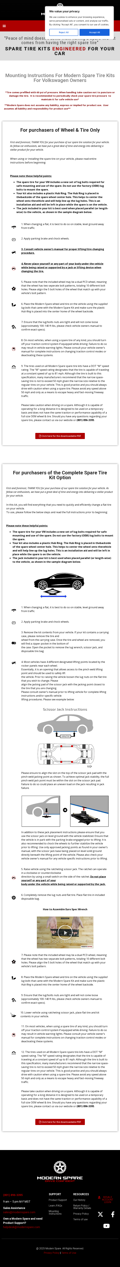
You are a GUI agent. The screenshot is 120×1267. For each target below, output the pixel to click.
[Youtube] (106, 1226)
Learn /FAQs (55, 1205)
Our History (79, 1199)
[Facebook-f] (112, 1214)
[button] (4, 25)
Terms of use (80, 1219)
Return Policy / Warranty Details (82, 1207)
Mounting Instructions (55, 1212)
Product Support (58, 1199)
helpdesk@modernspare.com (21, 1227)
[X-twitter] (100, 1214)
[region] (79, 22)
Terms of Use (68, 1252)
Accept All (94, 32)
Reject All (63, 32)
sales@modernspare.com (19, 1212)
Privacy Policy (81, 1213)
